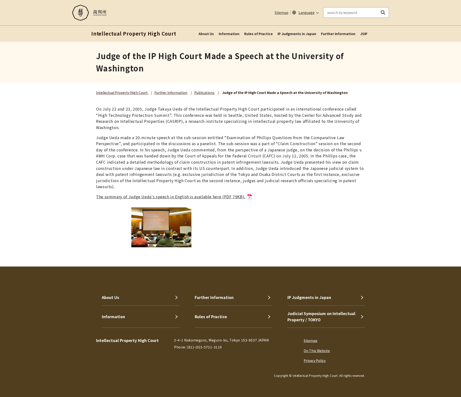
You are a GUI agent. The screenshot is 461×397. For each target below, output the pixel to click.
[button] (443, 249)
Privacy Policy (315, 360)
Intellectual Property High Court (122, 92)
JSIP (363, 33)
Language (306, 12)
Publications (204, 92)
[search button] (383, 12)
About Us (206, 33)
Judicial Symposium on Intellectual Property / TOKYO (321, 316)
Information (229, 33)
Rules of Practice (258, 33)
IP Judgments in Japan (297, 33)
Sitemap (281, 12)
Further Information (338, 33)
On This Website (317, 350)
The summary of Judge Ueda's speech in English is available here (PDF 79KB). (170, 196)
